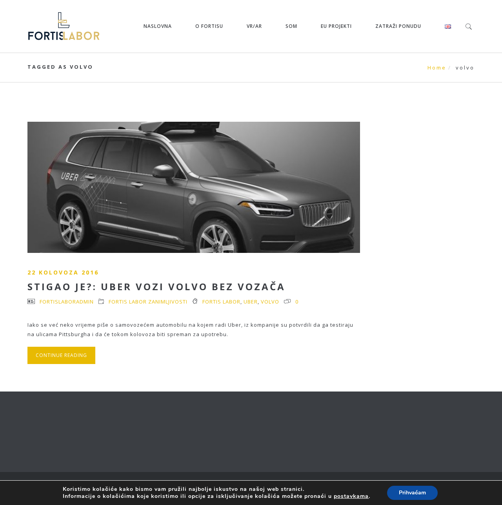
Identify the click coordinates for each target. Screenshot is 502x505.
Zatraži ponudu (398, 26)
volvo (270, 301)
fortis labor (221, 301)
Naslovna (158, 26)
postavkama (351, 496)
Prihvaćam (412, 492)
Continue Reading (61, 355)
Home (436, 67)
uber (251, 301)
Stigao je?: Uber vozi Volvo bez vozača (156, 286)
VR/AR (254, 26)
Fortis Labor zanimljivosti (148, 301)
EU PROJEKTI (336, 26)
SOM (291, 26)
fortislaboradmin (67, 301)
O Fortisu (209, 26)
